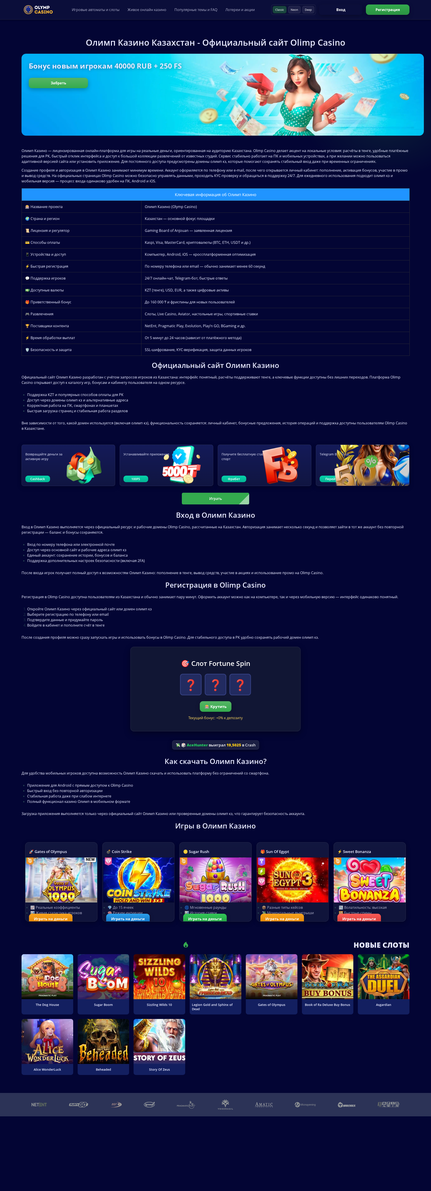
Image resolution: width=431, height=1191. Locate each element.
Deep (308, 10)
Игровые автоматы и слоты (95, 9)
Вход (340, 9)
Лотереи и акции (240, 9)
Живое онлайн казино (147, 9)
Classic (279, 10)
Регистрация (388, 9)
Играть (215, 498)
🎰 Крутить (215, 706)
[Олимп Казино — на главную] (38, 9)
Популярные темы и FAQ (195, 9)
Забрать (58, 83)
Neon (294, 10)
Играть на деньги (51, 918)
